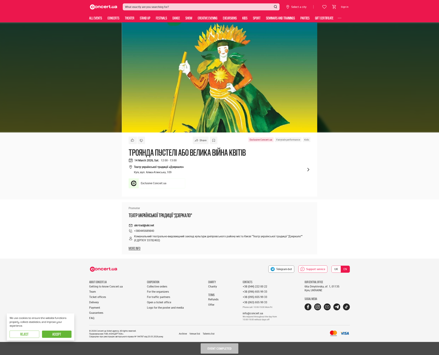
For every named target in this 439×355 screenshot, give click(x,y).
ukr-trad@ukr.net (144, 225)
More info (134, 248)
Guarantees (96, 313)
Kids (244, 17)
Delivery (94, 302)
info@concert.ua (253, 313)
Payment (94, 307)
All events (95, 17)
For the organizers (158, 291)
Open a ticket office (159, 302)
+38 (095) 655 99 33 (255, 297)
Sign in (344, 6)
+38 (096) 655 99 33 (255, 291)
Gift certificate (324, 17)
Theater (129, 17)
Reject (24, 334)
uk (336, 269)
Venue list (194, 333)
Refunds (213, 299)
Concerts (113, 17)
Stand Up (145, 17)
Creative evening (207, 17)
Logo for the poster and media (165, 307)
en (345, 269)
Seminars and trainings (280, 17)
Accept (56, 334)
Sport (256, 17)
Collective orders (157, 286)
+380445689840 (144, 231)
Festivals (161, 17)
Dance (176, 17)
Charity (212, 286)
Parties (305, 17)
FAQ (91, 318)
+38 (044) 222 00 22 (255, 286)
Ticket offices (97, 297)
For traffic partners (158, 297)
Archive (183, 333)
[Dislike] (141, 140)
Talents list (209, 333)
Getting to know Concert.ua (106, 286)
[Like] (133, 140)
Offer (211, 305)
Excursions (230, 17)
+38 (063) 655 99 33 (255, 302)
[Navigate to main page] (103, 7)
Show (188, 17)
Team (92, 291)
